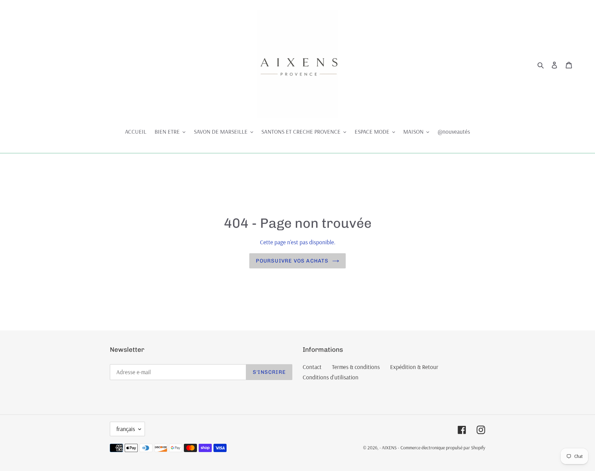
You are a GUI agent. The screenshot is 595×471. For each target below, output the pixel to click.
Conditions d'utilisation (330, 377)
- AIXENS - (389, 447)
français (125, 428)
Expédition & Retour (414, 366)
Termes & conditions (356, 366)
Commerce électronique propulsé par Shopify (442, 447)
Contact (312, 366)
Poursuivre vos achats (292, 261)
